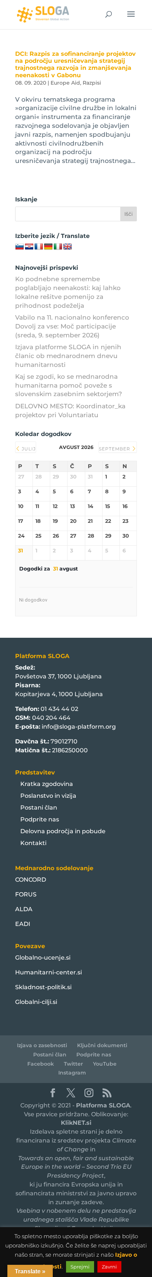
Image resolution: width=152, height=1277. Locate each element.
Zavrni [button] (109, 1267)
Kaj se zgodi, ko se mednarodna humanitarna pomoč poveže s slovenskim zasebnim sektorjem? (68, 385)
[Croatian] (29, 247)
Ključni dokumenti (102, 1045)
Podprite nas (39, 819)
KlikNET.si (76, 1122)
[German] (48, 247)
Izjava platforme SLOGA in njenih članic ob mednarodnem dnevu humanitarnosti (68, 355)
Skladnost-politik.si (43, 987)
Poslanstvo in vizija (48, 795)
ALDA (23, 909)
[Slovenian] (19, 247)
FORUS (26, 894)
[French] (38, 247)
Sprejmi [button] (80, 1267)
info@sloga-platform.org (79, 726)
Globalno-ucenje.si (42, 957)
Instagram (72, 1072)
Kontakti (33, 843)
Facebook (40, 1063)
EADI (22, 923)
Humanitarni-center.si (48, 972)
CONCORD (30, 879)
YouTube (105, 1063)
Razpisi (92, 82)
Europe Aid (65, 82)
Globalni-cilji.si (36, 1001)
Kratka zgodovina (46, 783)
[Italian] (57, 247)
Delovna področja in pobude (63, 831)
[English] (67, 247)
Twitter (73, 1063)
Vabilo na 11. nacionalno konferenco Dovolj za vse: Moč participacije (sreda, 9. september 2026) (72, 326)
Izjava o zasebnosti (42, 1045)
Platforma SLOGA (103, 1105)
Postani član (38, 807)
